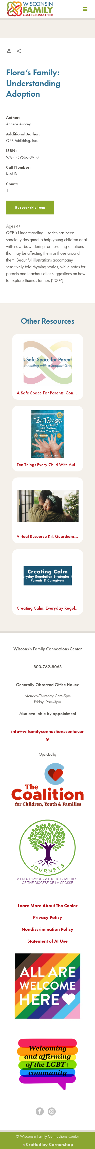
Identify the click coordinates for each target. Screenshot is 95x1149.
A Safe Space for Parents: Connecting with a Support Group (48, 393)
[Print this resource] (9, 51)
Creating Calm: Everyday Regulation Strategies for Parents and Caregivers (48, 608)
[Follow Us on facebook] (40, 1111)
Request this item (30, 207)
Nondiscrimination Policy (47, 929)
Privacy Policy (47, 917)
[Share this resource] (19, 51)
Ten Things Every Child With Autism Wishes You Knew (48, 464)
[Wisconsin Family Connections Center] (30, 10)
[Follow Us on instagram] (52, 1111)
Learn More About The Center (48, 905)
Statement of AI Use (47, 941)
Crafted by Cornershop (49, 1144)
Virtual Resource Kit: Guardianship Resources (48, 536)
